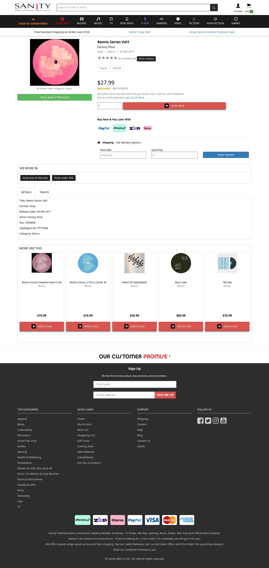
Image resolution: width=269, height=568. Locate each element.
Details (117, 68)
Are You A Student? (89, 462)
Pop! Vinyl (127, 23)
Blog (140, 435)
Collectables (24, 429)
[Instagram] (216, 422)
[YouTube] (224, 422)
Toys (20, 501)
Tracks (103, 68)
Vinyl (178, 23)
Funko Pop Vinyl (27, 440)
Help (140, 429)
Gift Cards (83, 440)
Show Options (225, 154)
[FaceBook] (201, 422)
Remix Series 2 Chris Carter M (88, 282)
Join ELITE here (135, 97)
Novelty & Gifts (26, 484)
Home (81, 419)
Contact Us (143, 440)
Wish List (82, 429)
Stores (141, 446)
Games (235, 23)
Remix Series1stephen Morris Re (42, 282)
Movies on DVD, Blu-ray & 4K (34, 468)
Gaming (161, 23)
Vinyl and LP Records (35, 178)
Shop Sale (62, 23)
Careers (142, 424)
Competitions (85, 457)
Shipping (142, 419)
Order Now (176, 105)
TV (111, 23)
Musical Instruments (30, 479)
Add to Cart (44, 326)
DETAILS (26, 192)
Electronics (24, 435)
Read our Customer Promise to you (134, 549)
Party (20, 490)
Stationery (23, 495)
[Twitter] (209, 422)
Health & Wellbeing (29, 457)
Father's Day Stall (139, 32)
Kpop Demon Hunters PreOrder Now (212, 32)
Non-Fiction (215, 23)
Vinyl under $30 (63, 178)
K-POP (145, 23)
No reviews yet (127, 58)
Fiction (194, 23)
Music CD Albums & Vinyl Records (38, 473)
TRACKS (44, 192)
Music (98, 23)
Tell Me (227, 282)
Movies (82, 23)
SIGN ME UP (165, 395)
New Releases (85, 451)
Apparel (22, 419)
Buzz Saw (181, 282)
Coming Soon (85, 446)
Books (21, 424)
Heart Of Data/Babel (134, 282)
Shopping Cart (86, 435)
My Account (84, 424)
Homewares (24, 462)
